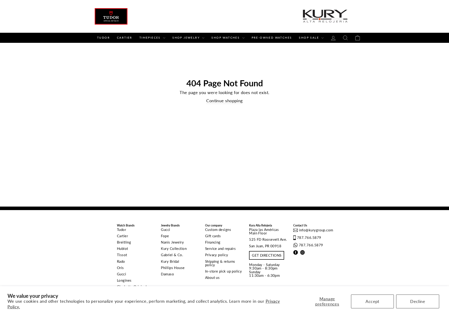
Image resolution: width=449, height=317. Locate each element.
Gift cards (213, 236)
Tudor (103, 37)
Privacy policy (216, 255)
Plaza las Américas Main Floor (264, 231)
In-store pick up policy (223, 271)
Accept (372, 301)
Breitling (124, 242)
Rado (121, 261)
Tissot (122, 255)
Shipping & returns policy (220, 263)
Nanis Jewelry (172, 242)
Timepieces (150, 37)
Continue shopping (224, 100)
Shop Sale (309, 37)
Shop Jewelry (186, 37)
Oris (120, 268)
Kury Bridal (170, 261)
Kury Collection (174, 248)
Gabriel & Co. (172, 255)
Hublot (122, 248)
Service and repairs (220, 248)
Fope (165, 236)
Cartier (124, 37)
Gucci (121, 274)
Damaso (167, 274)
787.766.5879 (309, 237)
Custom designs (218, 229)
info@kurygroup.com (315, 230)
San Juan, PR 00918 (265, 246)
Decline (417, 301)
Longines (124, 280)
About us (212, 277)
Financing (213, 242)
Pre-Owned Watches (272, 37)
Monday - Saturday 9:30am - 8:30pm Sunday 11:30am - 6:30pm (264, 269)
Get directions (266, 255)
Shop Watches (226, 37)
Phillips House (173, 268)
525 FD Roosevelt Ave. (268, 239)
